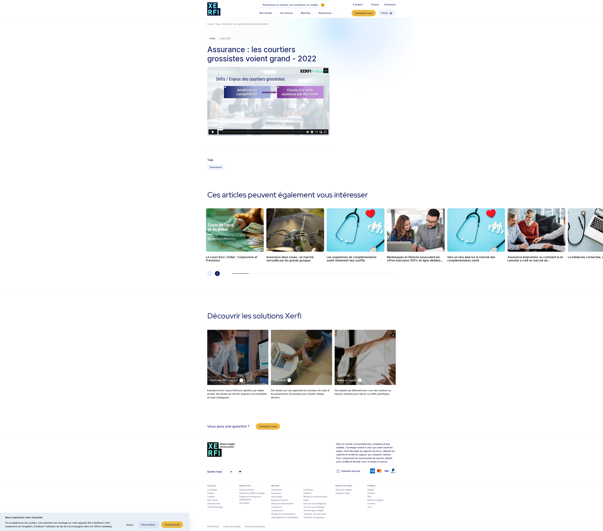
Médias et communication (315, 496)
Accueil (210, 24)
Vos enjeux (244, 503)
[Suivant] (217, 273)
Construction (277, 510)
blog (218, 24)
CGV (369, 507)
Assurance (216, 167)
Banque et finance (279, 500)
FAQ (369, 496)
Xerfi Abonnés (213, 503)
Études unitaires (246, 490)
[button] (268, 14)
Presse (375, 4)
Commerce (276, 507)
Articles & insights (343, 490)
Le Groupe (212, 490)
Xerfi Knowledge (215, 507)
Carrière (211, 496)
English (370, 490)
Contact (371, 493)
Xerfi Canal (212, 500)
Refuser (130, 524)
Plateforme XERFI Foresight (252, 493)
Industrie (307, 493)
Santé (306, 500)
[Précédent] (209, 273)
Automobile (276, 496)
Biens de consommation (282, 503)
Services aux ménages (314, 507)
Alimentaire (276, 490)
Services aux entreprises (314, 503)
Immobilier (308, 490)
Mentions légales (375, 500)
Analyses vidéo (342, 493)
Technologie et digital (313, 510)
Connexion (390, 4)
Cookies (371, 503)
